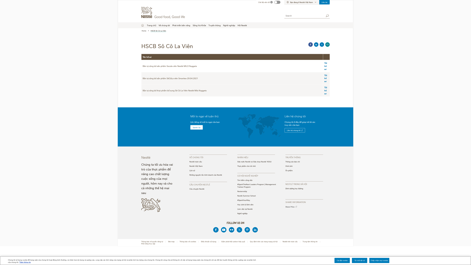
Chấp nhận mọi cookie (379, 260)
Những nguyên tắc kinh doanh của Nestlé (205, 175)
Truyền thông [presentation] (293, 157)
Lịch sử (192, 170)
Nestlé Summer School (246, 195)
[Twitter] (239, 229)
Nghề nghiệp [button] (229, 25)
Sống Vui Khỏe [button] (199, 25)
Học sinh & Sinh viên (245, 204)
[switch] (277, 2)
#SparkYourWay (243, 200)
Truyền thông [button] (215, 25)
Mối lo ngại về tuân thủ (204, 116)
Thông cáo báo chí (292, 161)
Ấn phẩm (289, 170)
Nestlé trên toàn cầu (290, 241)
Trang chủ (151, 25)
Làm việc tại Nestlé (245, 209)
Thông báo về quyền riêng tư (152, 241)
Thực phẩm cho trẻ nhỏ (246, 166)
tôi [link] (304, 116)
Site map (171, 241)
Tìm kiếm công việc (245, 180)
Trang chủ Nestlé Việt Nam (142, 25)
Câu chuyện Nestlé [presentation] (199, 184)
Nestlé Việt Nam (196, 166)
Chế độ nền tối (264, 2)
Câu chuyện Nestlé (196, 189)
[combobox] (304, 15)
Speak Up (196, 127)
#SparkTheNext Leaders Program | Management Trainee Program (256, 185)
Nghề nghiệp (242, 213)
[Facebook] (216, 229)
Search (327, 15)
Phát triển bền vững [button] (181, 25)
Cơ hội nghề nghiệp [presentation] (247, 175)
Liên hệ (324, 2)
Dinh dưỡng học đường (294, 188)
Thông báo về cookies (188, 241)
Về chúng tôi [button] (164, 25)
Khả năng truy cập (148, 244)
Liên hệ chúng (295, 116)
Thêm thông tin (25, 262)
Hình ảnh (289, 166)
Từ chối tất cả (359, 260)
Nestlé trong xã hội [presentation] (296, 184)
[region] (235, 260)
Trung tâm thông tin (310, 241)
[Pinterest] (247, 229)
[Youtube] (223, 229)
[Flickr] (231, 229)
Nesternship (242, 191)
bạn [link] (298, 125)
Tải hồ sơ (325, 66)
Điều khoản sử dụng (208, 241)
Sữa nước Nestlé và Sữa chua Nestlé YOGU (254, 161)
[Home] (163, 12)
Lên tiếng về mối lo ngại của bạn (205, 122)
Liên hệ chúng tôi (293, 130)
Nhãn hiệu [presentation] (242, 157)
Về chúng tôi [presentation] (196, 157)
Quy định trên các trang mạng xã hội (264, 241)
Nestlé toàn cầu (195, 161)
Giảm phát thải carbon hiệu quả (233, 241)
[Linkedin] (255, 229)
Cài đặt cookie (342, 260)
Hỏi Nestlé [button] (242, 25)
